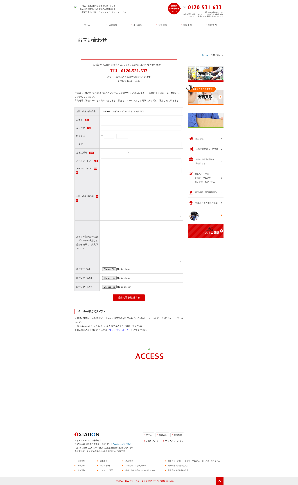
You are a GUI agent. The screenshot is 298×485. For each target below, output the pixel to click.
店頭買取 (113, 25)
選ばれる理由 (105, 466)
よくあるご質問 (106, 470)
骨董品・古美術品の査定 (178, 470)
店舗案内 (212, 25)
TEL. (128, 70)
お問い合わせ (151, 441)
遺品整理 (129, 461)
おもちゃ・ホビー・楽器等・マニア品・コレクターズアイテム (194, 461)
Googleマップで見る (122, 444)
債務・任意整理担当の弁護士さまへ (140, 470)
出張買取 (137, 25)
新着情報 (177, 435)
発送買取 (162, 25)
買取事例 (187, 25)
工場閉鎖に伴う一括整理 (135, 466)
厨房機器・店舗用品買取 (178, 466)
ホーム (87, 25)
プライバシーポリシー (120, 330)
